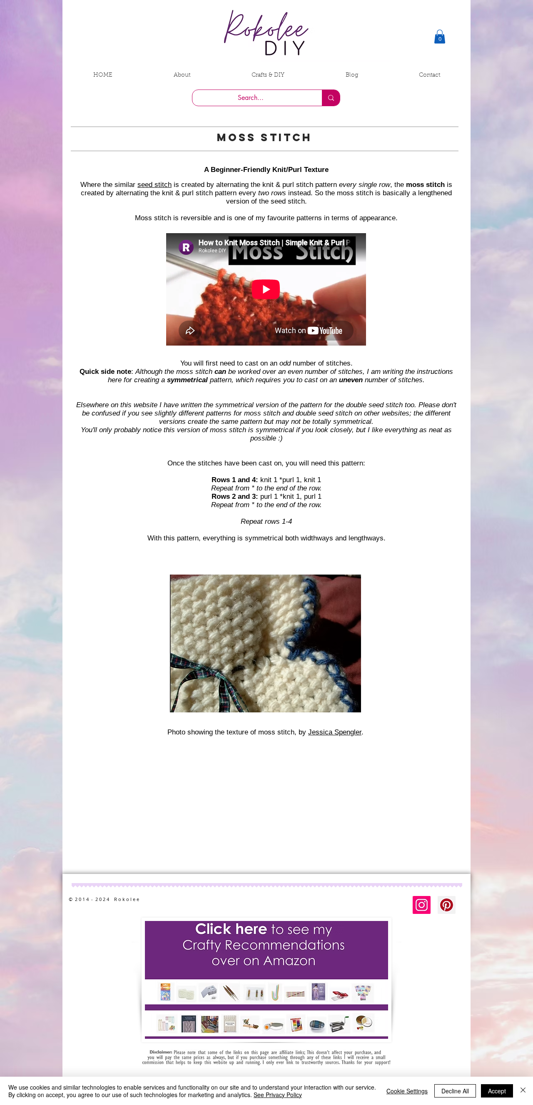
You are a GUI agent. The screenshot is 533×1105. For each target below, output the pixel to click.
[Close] (523, 1090)
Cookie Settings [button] (407, 1091)
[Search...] (331, 98)
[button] (440, 36)
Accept (497, 1091)
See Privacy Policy (278, 1094)
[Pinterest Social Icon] (447, 905)
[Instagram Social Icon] (422, 905)
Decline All (455, 1091)
